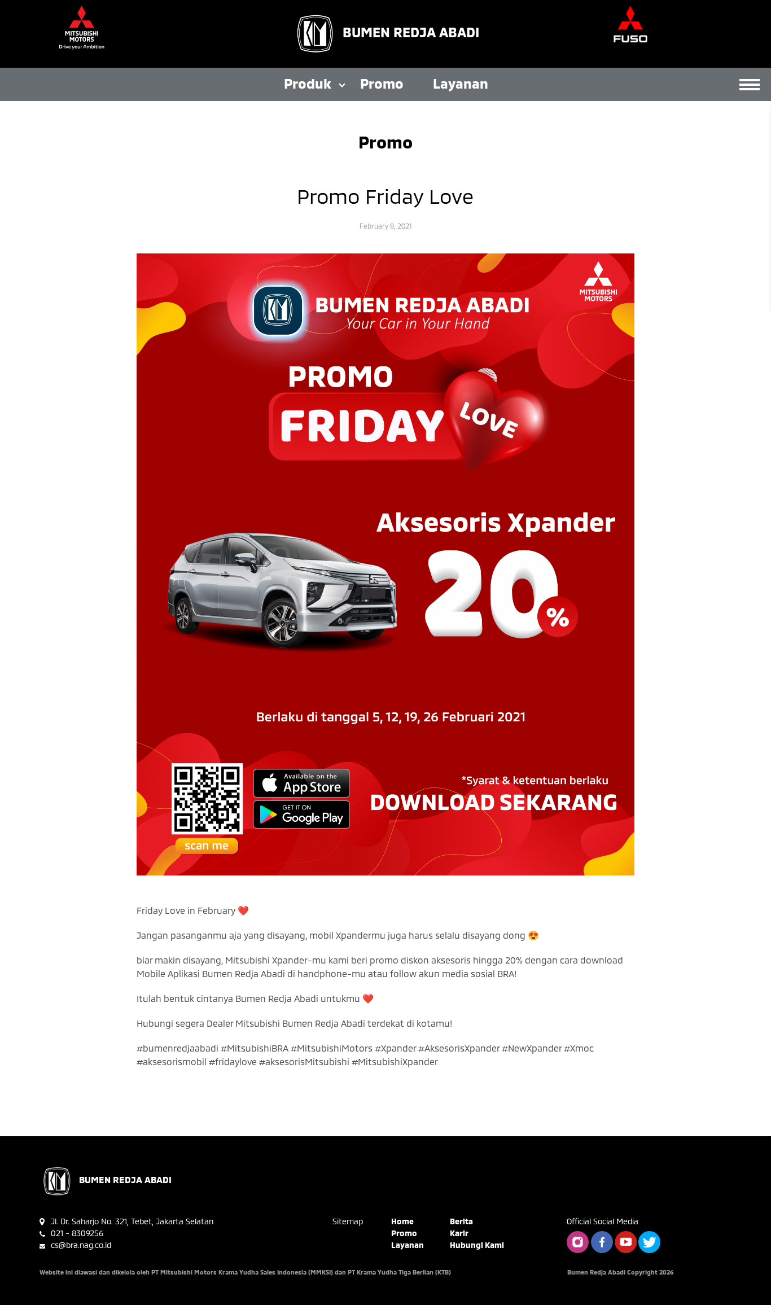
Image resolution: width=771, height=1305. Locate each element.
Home (402, 1221)
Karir (459, 1233)
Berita (461, 1221)
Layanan (460, 83)
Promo (382, 83)
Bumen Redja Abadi (411, 32)
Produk (307, 83)
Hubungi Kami (477, 1245)
